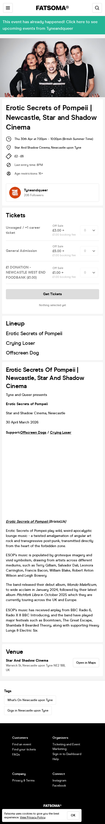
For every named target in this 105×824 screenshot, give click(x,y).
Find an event (21, 744)
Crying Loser (60, 432)
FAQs (16, 754)
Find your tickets (24, 749)
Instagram (59, 780)
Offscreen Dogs (33, 432)
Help (55, 759)
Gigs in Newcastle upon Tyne (27, 710)
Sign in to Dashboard (66, 754)
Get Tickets (52, 294)
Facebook (59, 785)
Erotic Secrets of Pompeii (27, 521)
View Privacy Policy (32, 817)
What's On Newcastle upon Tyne (30, 700)
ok (73, 815)
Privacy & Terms (23, 780)
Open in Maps (86, 662)
